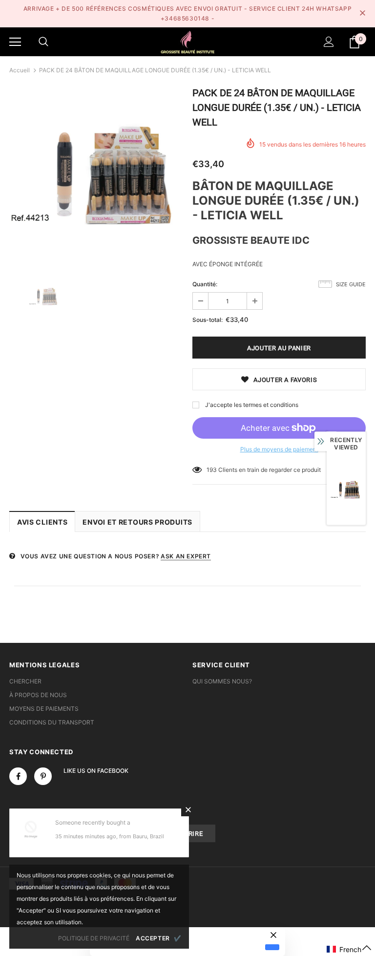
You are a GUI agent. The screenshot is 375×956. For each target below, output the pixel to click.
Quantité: (204, 284)
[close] (362, 14)
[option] (96, 175)
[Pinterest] (43, 776)
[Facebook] (18, 776)
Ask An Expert (186, 556)
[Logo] (187, 41)
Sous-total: (207, 319)
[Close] (188, 809)
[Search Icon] (43, 42)
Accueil (19, 70)
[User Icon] (329, 42)
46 (210, 469)
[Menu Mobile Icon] (15, 42)
